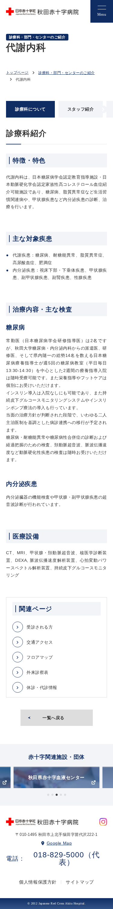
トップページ (17, 72)
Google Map (59, 843)
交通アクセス (40, 642)
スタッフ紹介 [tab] (80, 109)
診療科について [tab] (30, 109)
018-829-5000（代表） (66, 858)
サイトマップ (80, 882)
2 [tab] (52, 795)
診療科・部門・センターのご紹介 (66, 73)
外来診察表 (38, 672)
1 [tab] (48, 795)
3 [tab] (56, 795)
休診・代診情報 (42, 687)
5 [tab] (65, 795)
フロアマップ (40, 657)
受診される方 (40, 627)
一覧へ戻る (53, 717)
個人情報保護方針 (38, 882)
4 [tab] (60, 795)
